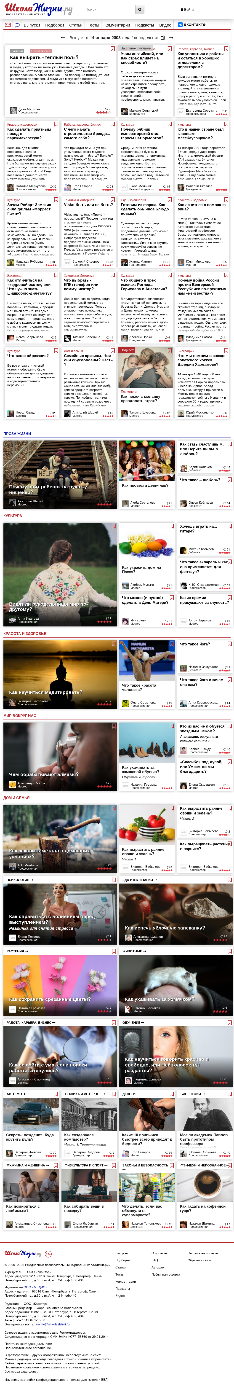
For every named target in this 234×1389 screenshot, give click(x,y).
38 (54, 262)
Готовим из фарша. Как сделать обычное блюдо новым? (145, 209)
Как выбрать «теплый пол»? (44, 57)
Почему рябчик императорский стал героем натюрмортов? (142, 133)
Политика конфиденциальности (28, 1343)
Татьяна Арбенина (86, 336)
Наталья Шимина (202, 1223)
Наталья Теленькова (145, 1223)
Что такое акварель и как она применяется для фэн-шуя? (204, 566)
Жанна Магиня (140, 261)
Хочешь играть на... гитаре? (198, 528)
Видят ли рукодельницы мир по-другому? (48, 606)
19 (228, 585)
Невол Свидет (26, 412)
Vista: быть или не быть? (88, 204)
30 (54, 1152)
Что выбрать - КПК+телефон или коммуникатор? (81, 284)
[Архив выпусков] (163, 37)
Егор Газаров (82, 185)
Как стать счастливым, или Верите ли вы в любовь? (202, 448)
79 (109, 500)
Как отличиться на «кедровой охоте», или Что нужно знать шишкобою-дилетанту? (29, 286)
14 (228, 503)
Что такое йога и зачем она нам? (201, 682)
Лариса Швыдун (201, 748)
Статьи (75, 25)
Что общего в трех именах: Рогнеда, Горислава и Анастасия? (144, 284)
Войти (188, 9)
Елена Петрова (29, 936)
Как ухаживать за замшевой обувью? (140, 769)
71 (228, 549)
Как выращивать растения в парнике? (205, 846)
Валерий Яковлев (199, 185)
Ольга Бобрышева (29, 336)
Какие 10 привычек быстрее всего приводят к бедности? (147, 1139)
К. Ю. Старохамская (204, 584)
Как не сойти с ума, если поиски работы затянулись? (48, 1067)
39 (54, 186)
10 (228, 749)
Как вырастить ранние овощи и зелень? (143, 851)
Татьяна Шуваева (142, 412)
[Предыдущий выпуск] (63, 37)
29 (54, 413)
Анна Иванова (28, 618)
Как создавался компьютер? (79, 1137)
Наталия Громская (144, 784)
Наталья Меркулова (31, 185)
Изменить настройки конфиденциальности (37, 1379)
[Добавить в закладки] (113, 48)
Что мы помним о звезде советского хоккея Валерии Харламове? (201, 360)
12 (168, 413)
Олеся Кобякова (201, 502)
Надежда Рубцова (29, 261)
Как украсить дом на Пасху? (141, 569)
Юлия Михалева (198, 261)
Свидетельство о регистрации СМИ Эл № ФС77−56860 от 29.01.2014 (57, 1336)
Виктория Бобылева (145, 866)
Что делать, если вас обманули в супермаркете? (142, 1210)
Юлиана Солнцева (202, 1151)
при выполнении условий (81, 1363)
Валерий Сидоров (85, 261)
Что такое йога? (195, 644)
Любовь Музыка (142, 584)
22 (225, 1079)
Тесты (93, 25)
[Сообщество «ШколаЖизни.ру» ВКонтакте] (192, 24)
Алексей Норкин (141, 336)
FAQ (155, 1260)
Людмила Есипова (147, 1079)
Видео (165, 25)
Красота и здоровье (25, 633)
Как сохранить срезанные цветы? (50, 998)
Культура (13, 515)
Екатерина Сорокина (201, 110)
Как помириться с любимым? (23, 1208)
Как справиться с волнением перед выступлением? (52, 919)
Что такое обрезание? (28, 355)
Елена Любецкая (85, 1223)
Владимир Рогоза (199, 336)
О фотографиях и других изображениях (34, 1354)
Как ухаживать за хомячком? (160, 998)
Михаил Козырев (201, 548)
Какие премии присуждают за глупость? (204, 600)
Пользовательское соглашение (28, 1347)
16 (109, 1079)
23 (111, 262)
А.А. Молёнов (28, 865)
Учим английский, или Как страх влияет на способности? (142, 58)
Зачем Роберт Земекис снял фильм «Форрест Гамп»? (29, 209)
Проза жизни (17, 433)
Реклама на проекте (203, 1253)
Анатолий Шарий (85, 412)
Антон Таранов (200, 620)
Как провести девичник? (145, 485)
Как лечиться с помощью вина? (202, 207)
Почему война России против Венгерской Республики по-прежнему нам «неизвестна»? (202, 286)
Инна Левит (139, 620)
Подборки (54, 25)
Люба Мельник (140, 185)
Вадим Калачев (200, 466)
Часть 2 (187, 819)
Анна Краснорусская (204, 702)
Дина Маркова (29, 108)
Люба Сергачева (142, 502)
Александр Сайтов (31, 783)
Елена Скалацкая (202, 784)
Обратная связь (199, 1260)
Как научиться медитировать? (45, 691)
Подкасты (144, 25)
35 (228, 785)
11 (111, 337)
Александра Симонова (32, 1223)
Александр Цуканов (148, 936)
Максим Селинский (143, 110)
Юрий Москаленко (200, 412)
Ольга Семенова (143, 702)
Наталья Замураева (203, 666)
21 (168, 262)
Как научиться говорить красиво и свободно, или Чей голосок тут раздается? (167, 1064)
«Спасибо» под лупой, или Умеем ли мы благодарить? (201, 766)
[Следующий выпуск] (171, 37)
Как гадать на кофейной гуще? (203, 1208)
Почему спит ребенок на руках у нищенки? (48, 489)
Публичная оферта (166, 1274)
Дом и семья (17, 797)
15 (168, 186)
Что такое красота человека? (139, 687)
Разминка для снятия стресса (41, 928)
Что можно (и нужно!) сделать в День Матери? (145, 600)
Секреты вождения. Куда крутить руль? (30, 1137)
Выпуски (32, 25)
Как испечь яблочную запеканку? (165, 927)
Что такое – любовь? (200, 479)
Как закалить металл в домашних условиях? (49, 853)
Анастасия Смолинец (34, 1079)
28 (111, 186)
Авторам (158, 1267)
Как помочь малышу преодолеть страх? (140, 398)
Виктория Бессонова (33, 700)
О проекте (159, 1253)
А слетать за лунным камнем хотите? (199, 738)
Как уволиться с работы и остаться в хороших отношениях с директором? (201, 60)
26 (109, 865)
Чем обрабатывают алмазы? (44, 774)
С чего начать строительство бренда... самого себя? (87, 133)
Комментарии (117, 25)
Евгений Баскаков (146, 1007)
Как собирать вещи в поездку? (84, 1208)
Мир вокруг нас (20, 715)
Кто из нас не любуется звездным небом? (202, 728)
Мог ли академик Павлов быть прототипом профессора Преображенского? (204, 1141)
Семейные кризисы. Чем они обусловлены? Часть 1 (88, 360)
